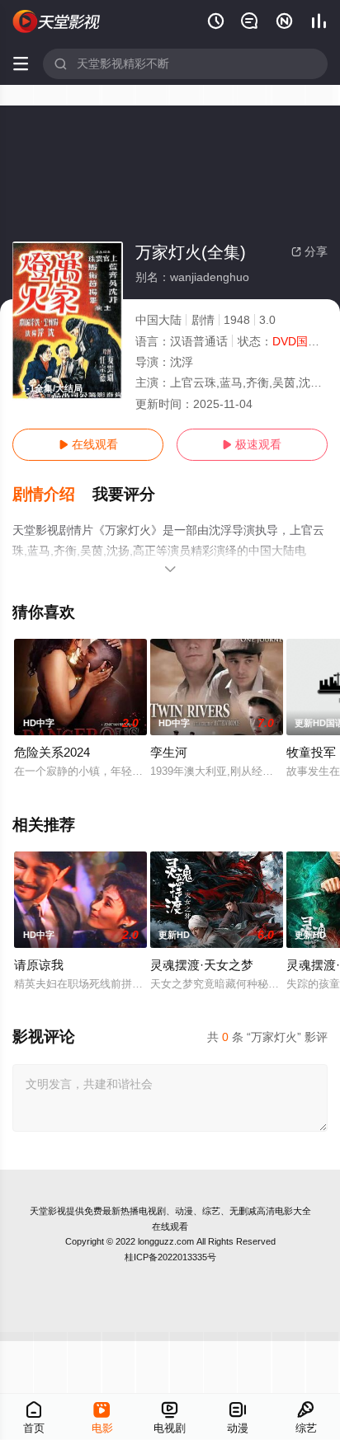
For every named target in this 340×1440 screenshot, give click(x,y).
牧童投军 (311, 752)
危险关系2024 (52, 752)
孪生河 (168, 752)
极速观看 (251, 444)
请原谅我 (39, 965)
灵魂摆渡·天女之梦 (201, 965)
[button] (52, 494)
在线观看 (88, 444)
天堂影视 (48, 1211)
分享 (309, 251)
